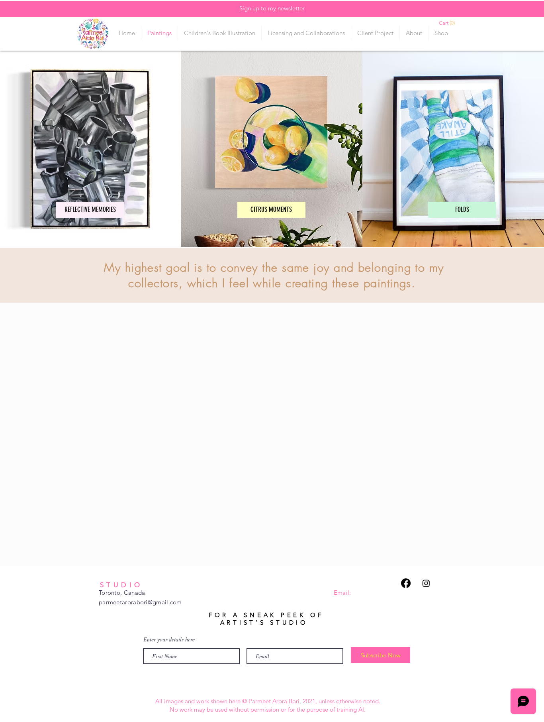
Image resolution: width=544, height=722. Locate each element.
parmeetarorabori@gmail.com (140, 602)
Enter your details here (169, 639)
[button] (451, 23)
